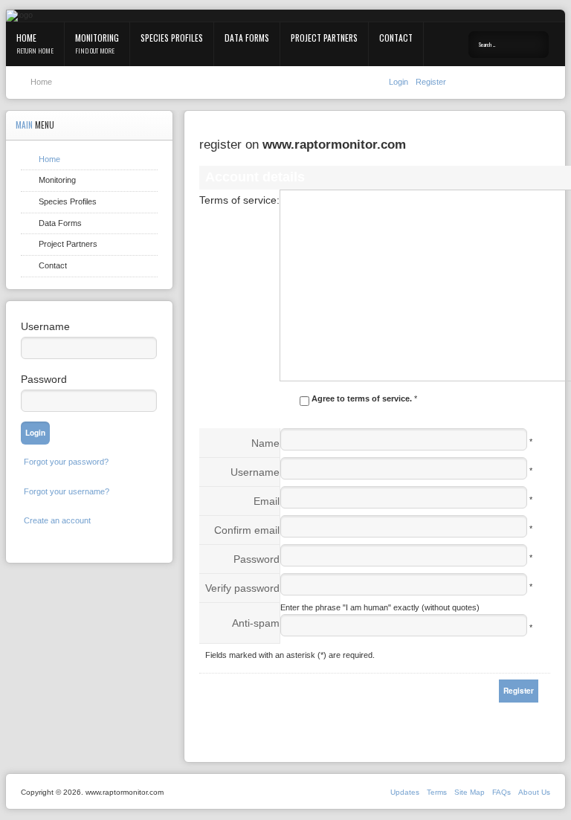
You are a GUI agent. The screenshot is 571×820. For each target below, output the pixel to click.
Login (399, 81)
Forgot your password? (66, 461)
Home (26, 37)
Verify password (242, 588)
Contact (396, 37)
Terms (437, 792)
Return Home (35, 50)
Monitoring (97, 37)
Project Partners (324, 37)
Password (256, 559)
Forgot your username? (66, 491)
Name (265, 443)
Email (267, 501)
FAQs (501, 792)
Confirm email (247, 530)
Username (255, 472)
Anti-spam (256, 623)
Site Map (469, 792)
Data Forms (247, 37)
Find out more (94, 50)
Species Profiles (172, 37)
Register (431, 81)
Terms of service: (239, 200)
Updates (404, 792)
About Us (534, 792)
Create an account (57, 520)
